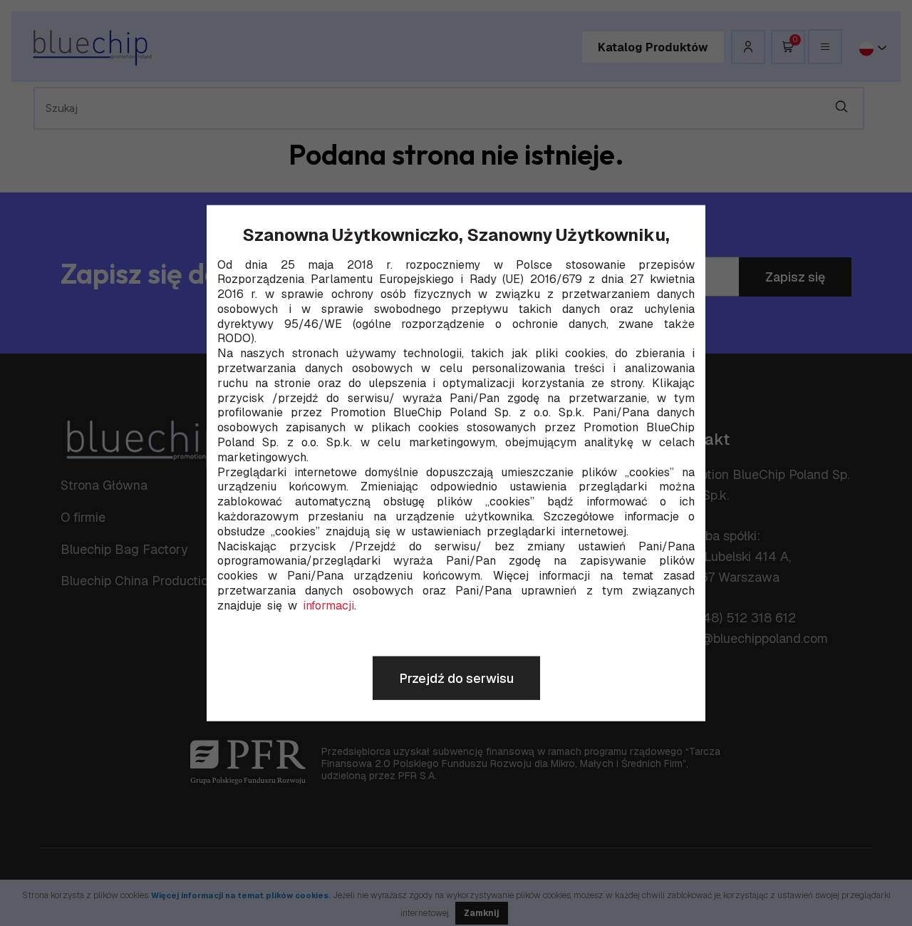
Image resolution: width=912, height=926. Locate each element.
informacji (328, 606)
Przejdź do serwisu (456, 678)
